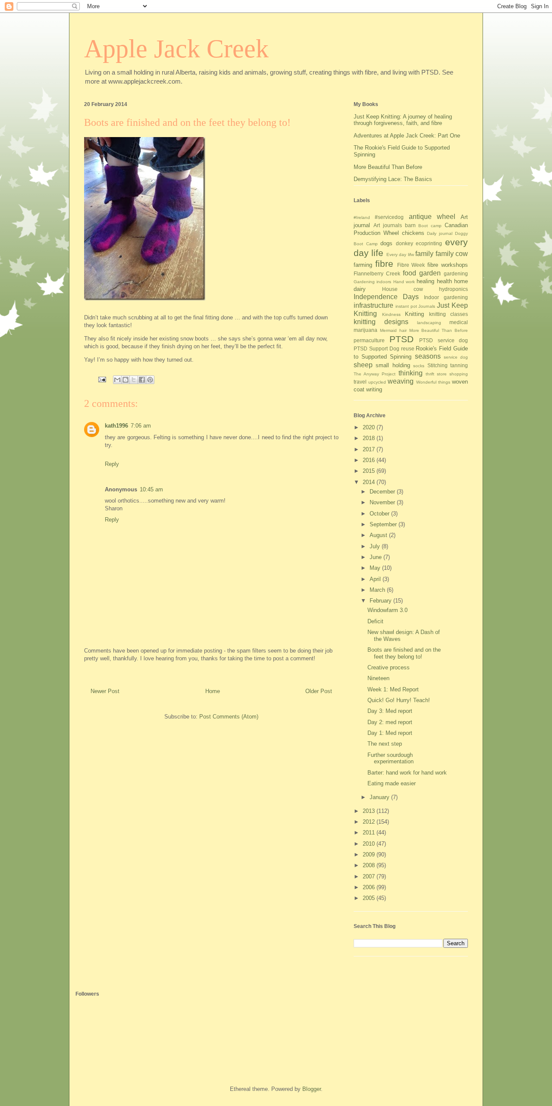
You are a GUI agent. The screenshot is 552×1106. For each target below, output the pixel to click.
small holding (393, 365)
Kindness (391, 314)
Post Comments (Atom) (228, 716)
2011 (369, 832)
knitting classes (448, 314)
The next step (384, 743)
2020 (369, 427)
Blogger (311, 1089)
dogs (386, 243)
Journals (426, 306)
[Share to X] (133, 379)
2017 (369, 449)
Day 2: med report (389, 722)
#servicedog (389, 217)
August (379, 535)
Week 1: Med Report (393, 689)
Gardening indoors (372, 281)
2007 (369, 876)
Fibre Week (411, 265)
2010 (369, 843)
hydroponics (453, 289)
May (376, 568)
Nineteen (378, 678)
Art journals (387, 225)
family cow (452, 253)
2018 (369, 438)
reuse (407, 348)
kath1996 (116, 425)
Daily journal (439, 233)
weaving (401, 381)
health (444, 281)
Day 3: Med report (389, 711)
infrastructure (373, 305)
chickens (413, 233)
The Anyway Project (374, 374)
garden (430, 273)
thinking (410, 373)
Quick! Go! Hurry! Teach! (398, 700)
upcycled (377, 382)
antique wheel (432, 216)
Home (212, 691)
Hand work (404, 281)
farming (363, 265)
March (378, 590)
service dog (456, 357)
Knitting (414, 314)
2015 (369, 471)
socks (418, 365)
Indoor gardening (446, 297)
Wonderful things (433, 382)
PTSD (401, 339)
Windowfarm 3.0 (387, 610)
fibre (384, 264)
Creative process (388, 667)
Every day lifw (400, 254)
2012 (369, 822)
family (424, 253)
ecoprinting (429, 243)
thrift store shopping (447, 374)
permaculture (369, 340)
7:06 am (141, 425)
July (376, 546)
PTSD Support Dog (376, 348)
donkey (404, 243)
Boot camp (430, 225)
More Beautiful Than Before (388, 167)
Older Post (318, 691)
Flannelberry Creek (377, 273)
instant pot (406, 306)
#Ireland (362, 217)
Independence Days (386, 296)
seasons (428, 356)
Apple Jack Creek (176, 48)
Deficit (375, 621)
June (376, 557)
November (383, 502)
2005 (369, 898)
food (409, 273)
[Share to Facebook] (142, 379)
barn (410, 225)
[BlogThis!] (125, 379)
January (380, 797)
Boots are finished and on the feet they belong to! (404, 653)
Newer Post (105, 691)
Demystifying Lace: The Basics (393, 179)
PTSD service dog (443, 340)
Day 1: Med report (389, 733)
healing (425, 281)
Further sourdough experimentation (390, 758)
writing (374, 389)
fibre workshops (447, 265)
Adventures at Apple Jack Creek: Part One (407, 135)
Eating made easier (391, 783)
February (381, 600)
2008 (369, 865)
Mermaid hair (393, 330)
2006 (369, 887)
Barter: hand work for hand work (407, 772)
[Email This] (117, 379)
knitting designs (381, 321)
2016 (369, 460)
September (384, 524)
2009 (369, 854)
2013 (369, 811)
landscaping (429, 322)
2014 (369, 482)
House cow (402, 289)
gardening (456, 273)
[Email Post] (101, 379)
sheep (363, 365)
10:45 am (151, 489)
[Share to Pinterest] (150, 379)
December (383, 491)
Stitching (437, 365)
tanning (459, 365)
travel (360, 381)
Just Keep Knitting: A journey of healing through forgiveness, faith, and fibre (403, 120)
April (376, 579)
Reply (112, 464)
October (380, 513)
